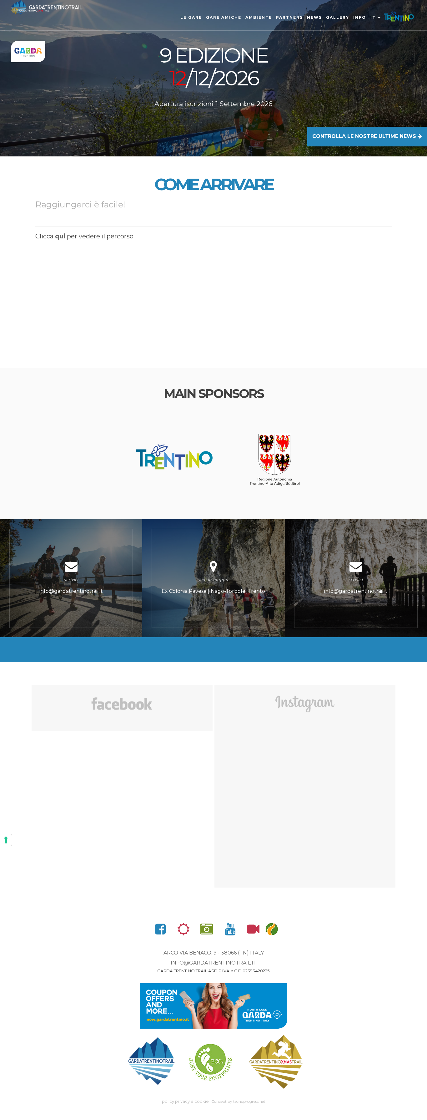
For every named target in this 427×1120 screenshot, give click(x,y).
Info (359, 17)
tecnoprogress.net (249, 1101)
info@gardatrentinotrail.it (214, 963)
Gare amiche (223, 17)
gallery (337, 17)
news (314, 17)
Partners (289, 17)
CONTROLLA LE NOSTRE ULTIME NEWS (365, 136)
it (373, 17)
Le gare (191, 17)
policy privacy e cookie (185, 1101)
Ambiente (258, 17)
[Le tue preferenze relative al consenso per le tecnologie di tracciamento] (6, 840)
